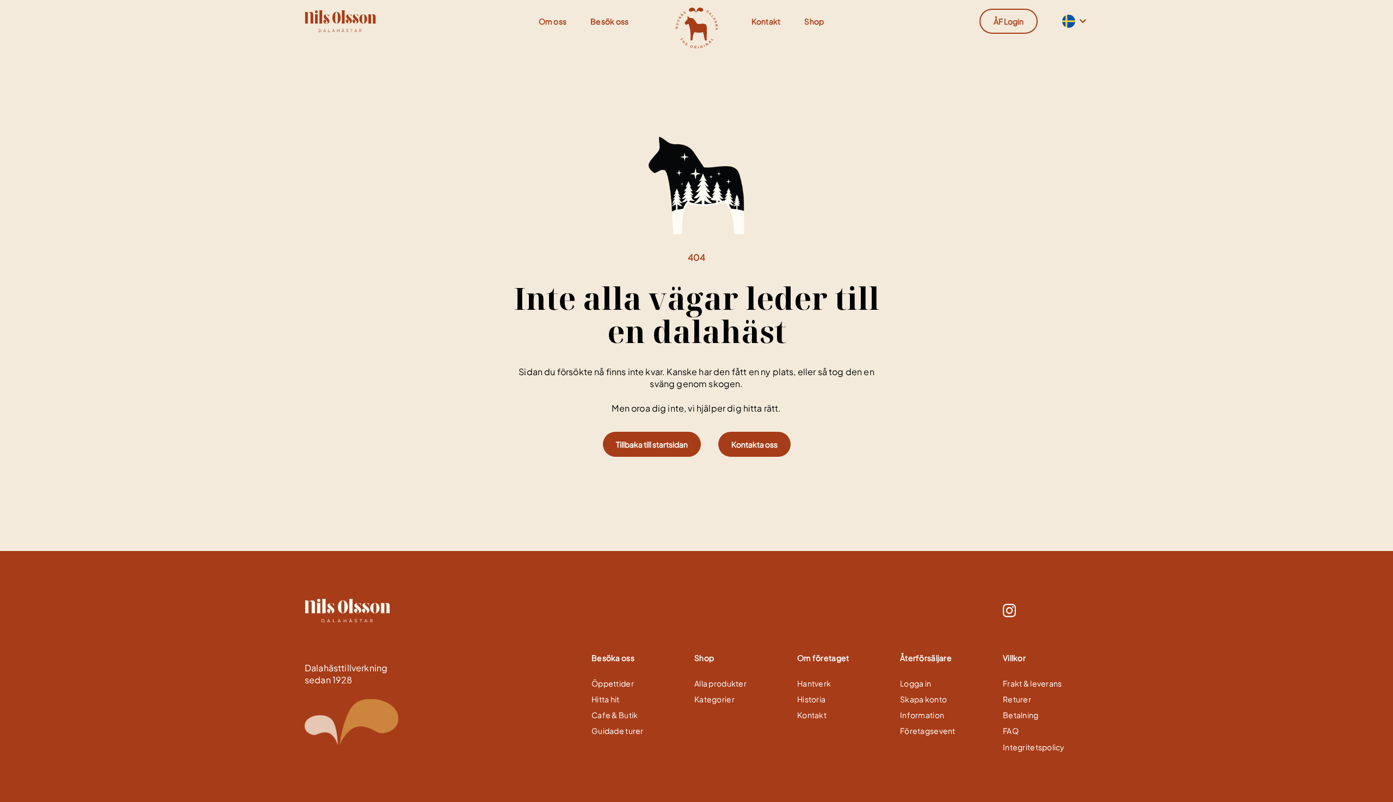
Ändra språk (1068, 21)
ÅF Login (1009, 21)
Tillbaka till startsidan (652, 444)
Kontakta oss (754, 444)
